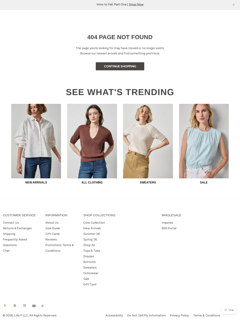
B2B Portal (169, 228)
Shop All (89, 245)
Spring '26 (90, 239)
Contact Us (11, 222)
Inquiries (167, 222)
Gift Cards (52, 234)
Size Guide (52, 228)
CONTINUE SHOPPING (120, 66)
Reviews (51, 239)
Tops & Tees (91, 250)
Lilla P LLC (21, 315)
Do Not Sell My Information (146, 315)
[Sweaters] (148, 141)
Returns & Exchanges (17, 228)
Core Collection (94, 222)
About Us (52, 222)
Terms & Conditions (206, 315)
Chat (6, 250)
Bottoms (89, 262)
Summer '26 (91, 234)
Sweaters (90, 267)
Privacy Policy (179, 315)
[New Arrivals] (36, 141)
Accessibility (114, 315)
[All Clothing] (92, 141)
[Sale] (204, 141)
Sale (86, 278)
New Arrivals (92, 228)
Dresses (88, 256)
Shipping (9, 234)
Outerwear (90, 273)
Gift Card (89, 284)
